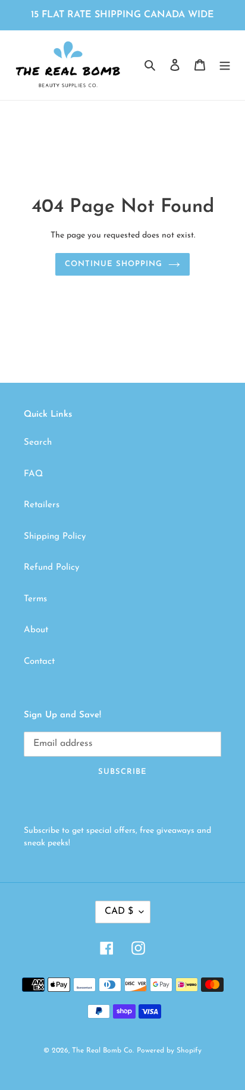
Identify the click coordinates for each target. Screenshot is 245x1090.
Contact (39, 661)
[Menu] (224, 65)
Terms (35, 599)
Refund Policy (51, 567)
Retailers (41, 505)
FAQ (33, 474)
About (36, 630)
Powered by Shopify (169, 1050)
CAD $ (119, 911)
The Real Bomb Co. (103, 1050)
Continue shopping (114, 264)
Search (38, 442)
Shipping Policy (55, 536)
